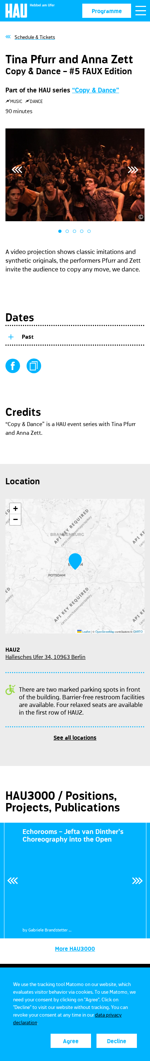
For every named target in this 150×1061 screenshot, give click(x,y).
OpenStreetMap (104, 631)
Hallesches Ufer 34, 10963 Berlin (45, 656)
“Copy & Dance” (95, 90)
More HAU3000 (75, 948)
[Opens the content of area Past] (10, 335)
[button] (75, 561)
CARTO (138, 631)
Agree (71, 1041)
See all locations (75, 737)
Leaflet (86, 631)
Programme (107, 11)
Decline (116, 1041)
